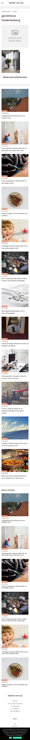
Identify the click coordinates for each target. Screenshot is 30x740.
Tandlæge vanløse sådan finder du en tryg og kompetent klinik (15, 247)
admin (15, 11)
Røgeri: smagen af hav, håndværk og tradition (14, 214)
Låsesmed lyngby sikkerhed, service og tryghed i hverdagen (15, 345)
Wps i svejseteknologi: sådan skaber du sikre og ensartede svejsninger (14, 280)
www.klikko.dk (16, 711)
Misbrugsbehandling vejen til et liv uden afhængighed (13, 312)
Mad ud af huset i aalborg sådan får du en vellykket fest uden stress (14, 477)
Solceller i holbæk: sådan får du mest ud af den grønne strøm (14, 444)
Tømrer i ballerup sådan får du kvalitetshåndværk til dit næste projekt (12, 411)
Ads (15, 724)
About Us (15, 726)
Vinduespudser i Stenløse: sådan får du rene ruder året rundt (14, 377)
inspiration (4, 111)
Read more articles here (15, 77)
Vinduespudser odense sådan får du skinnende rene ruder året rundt (14, 149)
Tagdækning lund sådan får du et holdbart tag (13, 117)
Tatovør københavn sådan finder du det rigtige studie (14, 182)
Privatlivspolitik (17, 737)
